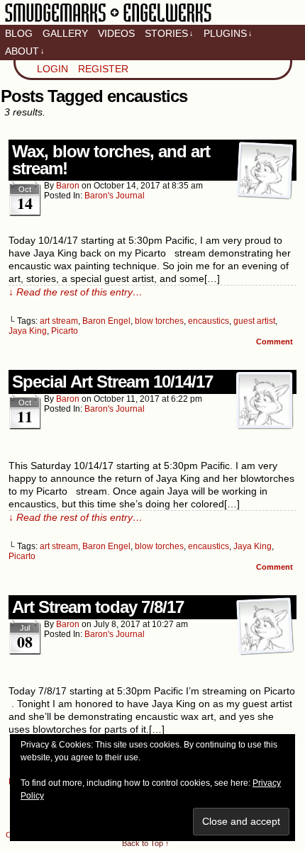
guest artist (254, 321)
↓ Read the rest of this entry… (76, 292)
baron (67, 186)
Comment (275, 341)
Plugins (228, 33)
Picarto (64, 331)
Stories (169, 33)
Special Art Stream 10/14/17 (112, 381)
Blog (19, 33)
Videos (116, 33)
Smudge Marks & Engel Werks (108, 21)
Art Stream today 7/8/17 (98, 606)
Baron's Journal (114, 196)
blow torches (159, 321)
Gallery (65, 33)
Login (52, 68)
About (25, 51)
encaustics (208, 321)
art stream (59, 321)
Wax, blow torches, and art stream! (111, 160)
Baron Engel (106, 321)
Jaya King (28, 331)
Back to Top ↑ (146, 843)
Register (103, 68)
